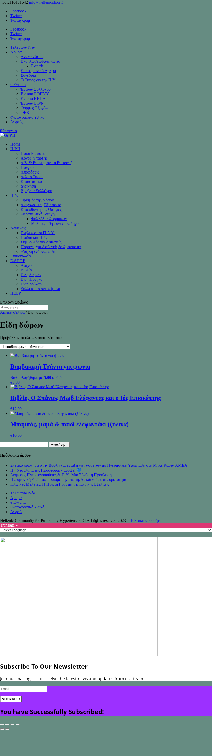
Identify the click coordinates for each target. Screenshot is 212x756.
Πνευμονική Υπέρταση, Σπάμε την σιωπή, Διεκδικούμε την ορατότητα (68, 479)
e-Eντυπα (18, 84)
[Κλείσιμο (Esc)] (18, 724)
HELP (15, 293)
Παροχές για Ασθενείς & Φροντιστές (51, 246)
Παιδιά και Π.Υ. (34, 237)
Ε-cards (37, 66)
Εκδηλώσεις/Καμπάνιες (40, 61)
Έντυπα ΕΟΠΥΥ (35, 94)
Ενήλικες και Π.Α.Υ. (38, 233)
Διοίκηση (28, 186)
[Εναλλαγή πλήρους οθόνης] (7, 724)
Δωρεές (16, 122)
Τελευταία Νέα (22, 47)
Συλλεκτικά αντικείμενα (40, 288)
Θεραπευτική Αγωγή (38, 214)
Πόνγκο (27, 167)
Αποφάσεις (30, 172)
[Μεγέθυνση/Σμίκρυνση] (2, 724)
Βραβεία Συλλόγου (36, 191)
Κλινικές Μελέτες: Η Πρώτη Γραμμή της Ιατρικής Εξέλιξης (59, 484)
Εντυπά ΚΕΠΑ (33, 98)
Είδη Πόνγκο (31, 279)
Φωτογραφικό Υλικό (27, 117)
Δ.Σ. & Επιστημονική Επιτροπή (46, 163)
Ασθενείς (18, 228)
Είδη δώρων (31, 274)
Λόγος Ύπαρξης (34, 158)
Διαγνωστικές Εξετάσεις (41, 205)
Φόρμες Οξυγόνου (36, 108)
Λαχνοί (27, 265)
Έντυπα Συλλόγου (36, 89)
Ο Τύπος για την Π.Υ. (38, 80)
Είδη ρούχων (31, 284)
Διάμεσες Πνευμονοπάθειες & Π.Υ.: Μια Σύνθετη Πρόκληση (61, 475)
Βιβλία (26, 270)
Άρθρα (16, 52)
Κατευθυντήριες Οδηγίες (41, 209)
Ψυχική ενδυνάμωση (38, 251)
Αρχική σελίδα (12, 312)
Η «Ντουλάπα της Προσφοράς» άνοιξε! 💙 (46, 470)
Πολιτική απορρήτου (146, 520)
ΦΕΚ (25, 112)
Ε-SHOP (17, 260)
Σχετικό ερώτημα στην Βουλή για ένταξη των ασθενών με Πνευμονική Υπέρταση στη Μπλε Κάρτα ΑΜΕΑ (98, 465)
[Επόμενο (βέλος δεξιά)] (7, 729)
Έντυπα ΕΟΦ (32, 103)
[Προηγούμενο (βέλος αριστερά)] (2, 729)
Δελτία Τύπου (32, 177)
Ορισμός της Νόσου (37, 200)
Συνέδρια (28, 75)
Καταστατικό (31, 181)
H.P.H (15, 149)
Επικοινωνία (20, 256)
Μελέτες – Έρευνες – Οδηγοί (55, 223)
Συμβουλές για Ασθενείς (41, 242)
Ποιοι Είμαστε (33, 153)
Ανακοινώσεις (32, 56)
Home (15, 144)
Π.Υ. (14, 195)
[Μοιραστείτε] (12, 724)
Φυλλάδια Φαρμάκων (49, 219)
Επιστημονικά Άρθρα (38, 70)
